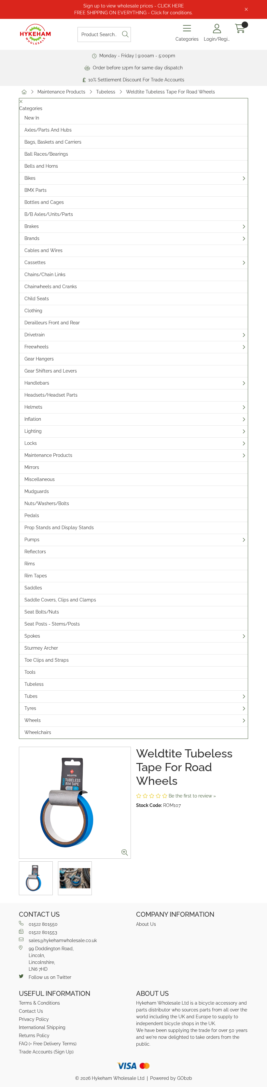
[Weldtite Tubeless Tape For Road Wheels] (75, 803)
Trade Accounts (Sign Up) (46, 1051)
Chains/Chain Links (44, 274)
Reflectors (35, 551)
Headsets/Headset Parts (50, 395)
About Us (146, 924)
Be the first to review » (192, 795)
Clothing (33, 310)
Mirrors (31, 467)
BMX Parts (35, 190)
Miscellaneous (39, 479)
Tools (29, 672)
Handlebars (36, 383)
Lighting (33, 431)
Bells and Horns (41, 166)
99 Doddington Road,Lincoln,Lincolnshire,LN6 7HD (51, 959)
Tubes (30, 696)
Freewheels (36, 346)
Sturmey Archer (41, 648)
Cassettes (35, 262)
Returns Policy (34, 1035)
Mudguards (36, 491)
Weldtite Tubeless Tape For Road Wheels (170, 91)
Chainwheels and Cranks (50, 286)
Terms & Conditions (39, 1003)
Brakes (31, 226)
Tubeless (105, 91)
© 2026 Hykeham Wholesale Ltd (110, 1078)
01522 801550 (43, 924)
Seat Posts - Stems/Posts (52, 624)
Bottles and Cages (44, 202)
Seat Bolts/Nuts (41, 611)
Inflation (32, 419)
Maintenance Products (61, 91)
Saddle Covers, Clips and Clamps (60, 599)
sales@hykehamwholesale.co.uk (63, 940)
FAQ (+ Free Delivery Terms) (48, 1043)
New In (31, 117)
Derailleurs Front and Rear (52, 322)
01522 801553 (43, 932)
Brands (31, 238)
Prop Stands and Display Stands (59, 527)
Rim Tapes (35, 575)
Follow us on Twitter (50, 977)
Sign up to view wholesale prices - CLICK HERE (133, 5)
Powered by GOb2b (171, 1078)
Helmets (33, 407)
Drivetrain (34, 334)
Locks (30, 443)
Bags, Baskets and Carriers (52, 142)
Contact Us (31, 1011)
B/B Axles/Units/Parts (48, 214)
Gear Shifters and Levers (50, 371)
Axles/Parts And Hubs (48, 130)
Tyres (30, 708)
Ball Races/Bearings (46, 154)
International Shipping (42, 1027)
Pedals (31, 515)
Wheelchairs (37, 732)
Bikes (29, 178)
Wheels (32, 720)
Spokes (32, 636)
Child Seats (36, 298)
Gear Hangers (39, 358)
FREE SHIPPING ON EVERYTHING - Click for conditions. (133, 12)
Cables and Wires (43, 250)
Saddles (33, 587)
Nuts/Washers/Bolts (46, 503)
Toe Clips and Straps (46, 660)
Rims (29, 563)
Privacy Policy (34, 1019)
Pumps (31, 539)
